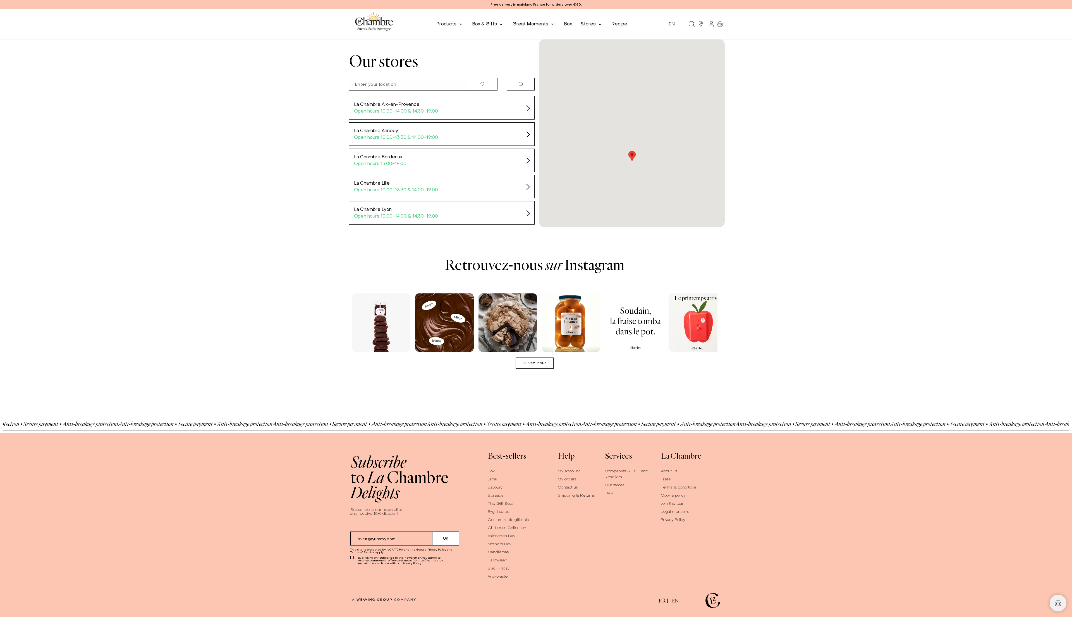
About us (669, 471)
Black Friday (499, 568)
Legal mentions (675, 511)
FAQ (609, 493)
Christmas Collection (507, 527)
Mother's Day (499, 544)
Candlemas (498, 552)
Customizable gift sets (508, 519)
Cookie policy (673, 495)
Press (666, 479)
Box (491, 471)
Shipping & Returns (576, 495)
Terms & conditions (679, 487)
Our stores (614, 485)
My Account (569, 471)
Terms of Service (362, 552)
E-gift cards (498, 511)
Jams (492, 479)
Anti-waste (498, 576)
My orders (567, 479)
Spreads (495, 495)
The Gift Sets (500, 503)
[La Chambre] (373, 24)
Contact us (568, 487)
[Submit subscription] (445, 538)
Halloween (497, 560)
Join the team (673, 503)
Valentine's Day (501, 535)
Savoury (495, 487)
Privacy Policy (436, 549)
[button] (536, 4)
